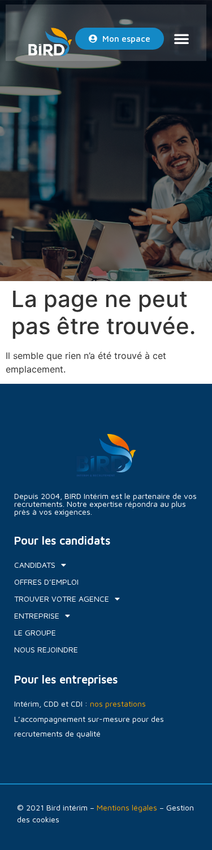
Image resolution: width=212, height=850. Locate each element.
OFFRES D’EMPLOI (46, 581)
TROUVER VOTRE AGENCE (61, 598)
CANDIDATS (34, 564)
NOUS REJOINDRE (46, 649)
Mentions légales (127, 807)
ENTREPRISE (36, 615)
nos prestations (118, 703)
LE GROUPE (35, 632)
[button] (181, 38)
